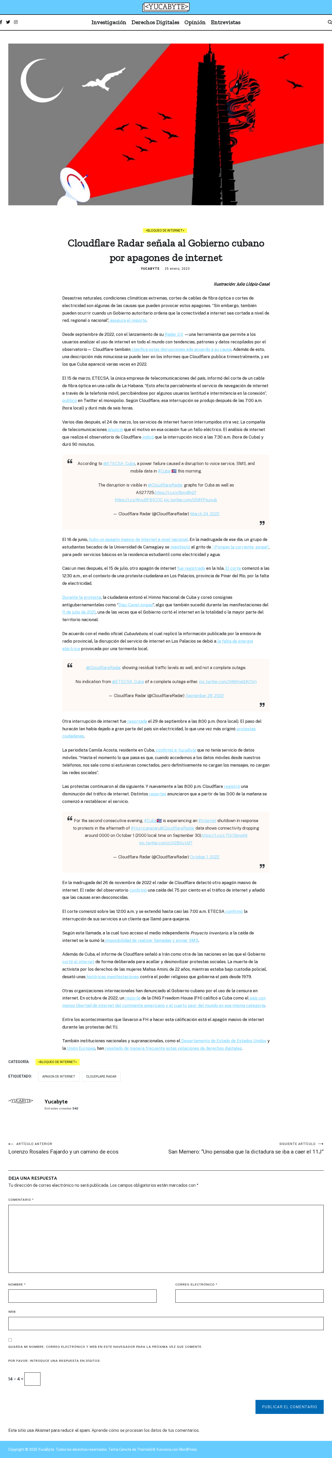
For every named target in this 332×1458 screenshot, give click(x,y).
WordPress (188, 1449)
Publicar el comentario (289, 1407)
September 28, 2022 (204, 695)
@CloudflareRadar (165, 485)
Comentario (21, 1200)
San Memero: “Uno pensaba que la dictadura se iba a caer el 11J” (246, 1148)
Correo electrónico (196, 1284)
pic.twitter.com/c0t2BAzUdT (166, 843)
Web (12, 1312)
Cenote (125, 1449)
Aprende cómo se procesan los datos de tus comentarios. (145, 1430)
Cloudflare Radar (101, 1076)
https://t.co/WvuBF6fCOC (139, 499)
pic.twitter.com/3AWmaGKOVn (228, 681)
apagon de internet (58, 1076)
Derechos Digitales (155, 22)
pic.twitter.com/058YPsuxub (190, 499)
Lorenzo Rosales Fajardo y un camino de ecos (63, 1148)
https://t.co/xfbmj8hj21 (175, 492)
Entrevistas (225, 22)
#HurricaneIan (145, 828)
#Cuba (164, 471)
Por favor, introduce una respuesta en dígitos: (54, 1361)
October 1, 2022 (204, 857)
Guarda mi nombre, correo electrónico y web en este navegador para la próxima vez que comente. (105, 1347)
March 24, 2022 (204, 513)
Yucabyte (150, 268)
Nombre (17, 1284)
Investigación (109, 22)
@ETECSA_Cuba (119, 463)
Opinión (195, 22)
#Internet (207, 820)
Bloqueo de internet (165, 230)
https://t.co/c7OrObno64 (224, 835)
